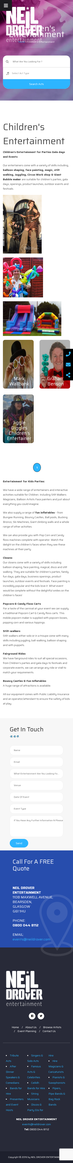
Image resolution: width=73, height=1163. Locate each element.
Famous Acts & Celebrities (34, 1071)
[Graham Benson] (55, 364)
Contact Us (49, 1031)
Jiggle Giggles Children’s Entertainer (19, 430)
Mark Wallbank (19, 381)
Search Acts (36, 84)
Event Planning (27, 1031)
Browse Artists (52, 1027)
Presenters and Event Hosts (15, 1104)
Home (15, 1027)
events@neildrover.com (31, 939)
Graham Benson (55, 381)
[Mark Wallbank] (18, 364)
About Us (31, 1027)
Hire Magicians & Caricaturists (56, 1066)
